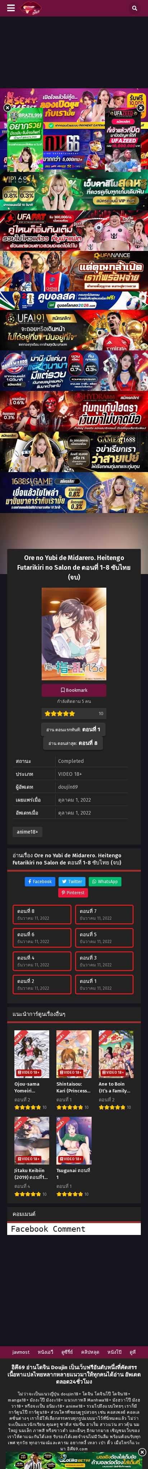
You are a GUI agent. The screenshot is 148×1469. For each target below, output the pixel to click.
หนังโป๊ (114, 1352)
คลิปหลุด (90, 1352)
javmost (21, 1352)
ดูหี (133, 1352)
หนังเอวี (45, 1352)
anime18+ (27, 832)
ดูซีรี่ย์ (67, 1352)
